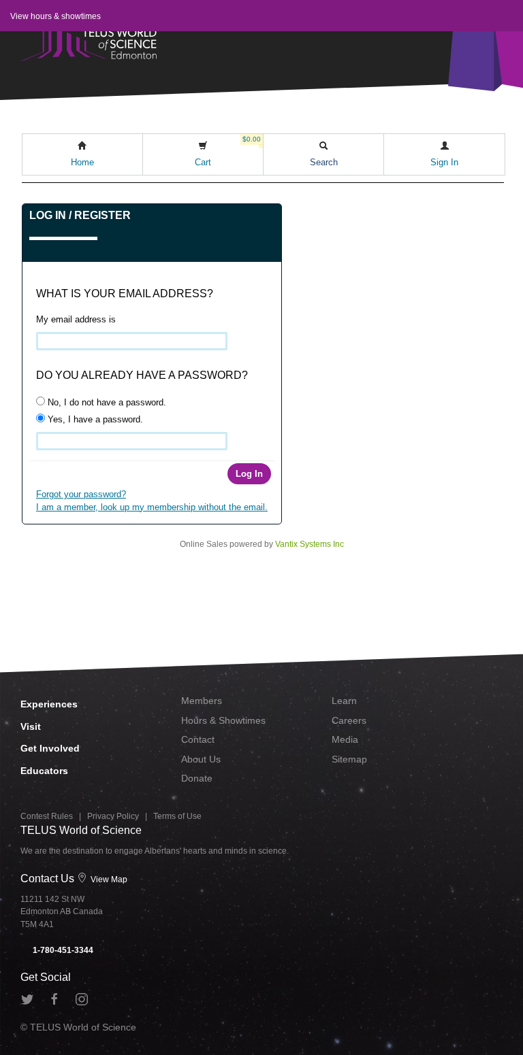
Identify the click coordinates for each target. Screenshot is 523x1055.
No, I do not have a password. (105, 402)
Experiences (49, 704)
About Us (201, 759)
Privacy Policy (113, 816)
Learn (344, 700)
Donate (196, 778)
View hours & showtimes (55, 16)
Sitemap (349, 759)
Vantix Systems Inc (309, 544)
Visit (30, 726)
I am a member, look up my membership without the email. (152, 507)
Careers (349, 720)
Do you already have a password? (142, 375)
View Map (108, 879)
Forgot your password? (81, 494)
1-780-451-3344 (62, 950)
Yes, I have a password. (94, 419)
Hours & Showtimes (223, 720)
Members (201, 700)
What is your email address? (124, 293)
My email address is (76, 319)
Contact (198, 739)
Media (345, 739)
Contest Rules (46, 816)
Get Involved (50, 748)
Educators (44, 770)
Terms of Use (177, 816)
